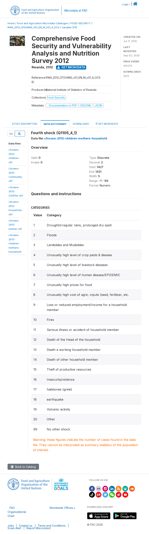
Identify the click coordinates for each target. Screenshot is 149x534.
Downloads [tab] (81, 123)
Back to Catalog (25, 466)
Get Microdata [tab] (108, 123)
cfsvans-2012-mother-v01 (15, 224)
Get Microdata (73, 67)
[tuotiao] (98, 494)
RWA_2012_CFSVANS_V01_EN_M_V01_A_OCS (33, 27)
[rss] (118, 488)
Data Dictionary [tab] (55, 124)
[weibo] (119, 494)
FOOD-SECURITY (80, 23)
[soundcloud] (132, 488)
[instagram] (105, 488)
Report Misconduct (38, 528)
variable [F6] (69, 27)
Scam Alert (14, 528)
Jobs (11, 525)
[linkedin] (112, 488)
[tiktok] (92, 494)
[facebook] (92, 488)
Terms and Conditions (52, 525)
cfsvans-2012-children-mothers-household (15, 243)
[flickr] (98, 488)
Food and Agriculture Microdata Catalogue (42, 23)
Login (125, 4)
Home (11, 23)
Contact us (25, 525)
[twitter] (105, 494)
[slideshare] (125, 488)
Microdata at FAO (75, 10)
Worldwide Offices (61, 507)
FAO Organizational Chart (17, 512)
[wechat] (112, 494)
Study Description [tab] (24, 123)
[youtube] (125, 494)
